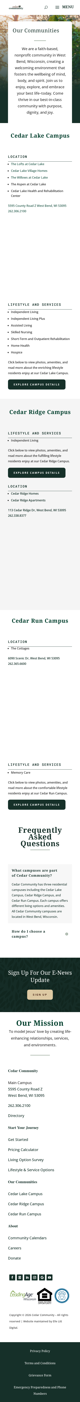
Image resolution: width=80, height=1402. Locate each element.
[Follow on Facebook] (12, 1277)
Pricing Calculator (23, 1149)
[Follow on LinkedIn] (27, 1277)
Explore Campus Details (37, 384)
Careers (14, 1248)
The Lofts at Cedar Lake (27, 164)
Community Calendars (27, 1237)
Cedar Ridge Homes (25, 493)
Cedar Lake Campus (25, 1193)
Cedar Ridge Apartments (28, 500)
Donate (14, 1258)
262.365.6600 (17, 664)
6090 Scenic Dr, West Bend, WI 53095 (34, 658)
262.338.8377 (17, 516)
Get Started (18, 1139)
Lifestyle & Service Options (31, 1169)
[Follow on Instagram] (35, 1277)
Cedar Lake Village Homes (29, 171)
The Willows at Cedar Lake (29, 177)
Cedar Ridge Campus (26, 1203)
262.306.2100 (17, 211)
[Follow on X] (20, 1277)
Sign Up (40, 994)
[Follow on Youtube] (49, 1277)
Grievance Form (40, 1375)
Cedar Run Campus (24, 1213)
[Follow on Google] (42, 1277)
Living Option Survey (26, 1159)
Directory (16, 1115)
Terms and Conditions (40, 1363)
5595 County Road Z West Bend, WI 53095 (37, 206)
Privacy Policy (40, 1351)
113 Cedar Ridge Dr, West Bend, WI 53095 (37, 510)
